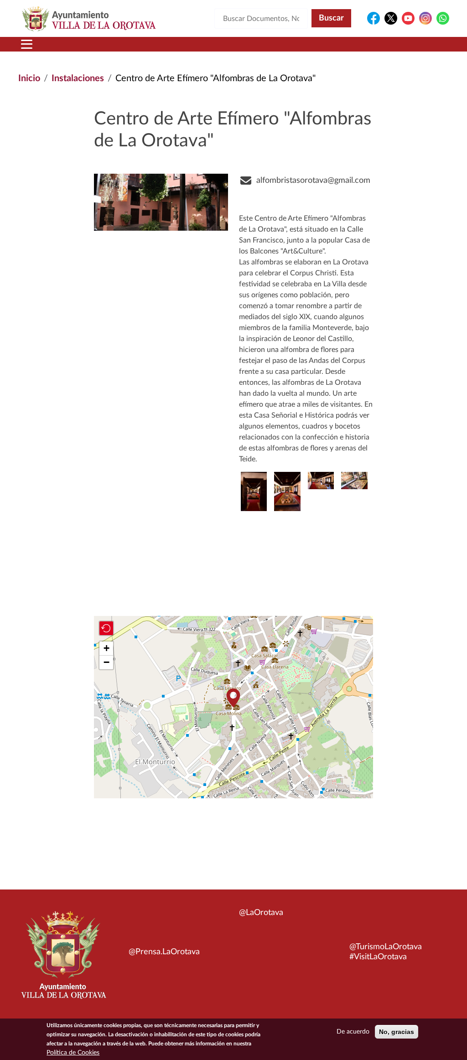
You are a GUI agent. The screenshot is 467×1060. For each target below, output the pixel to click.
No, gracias (396, 1031)
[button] (354, 480)
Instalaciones (78, 78)
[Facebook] (373, 18)
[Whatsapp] (442, 18)
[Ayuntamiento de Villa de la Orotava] (63, 960)
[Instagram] (425, 18)
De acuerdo (353, 1032)
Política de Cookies (73, 1053)
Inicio (29, 78)
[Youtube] (408, 18)
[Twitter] (390, 18)
